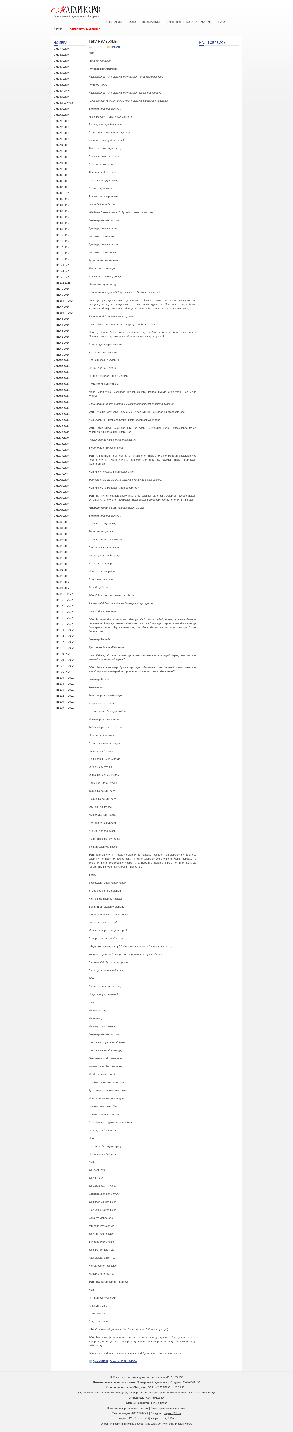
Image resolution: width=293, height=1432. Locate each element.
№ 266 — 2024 (65, 312)
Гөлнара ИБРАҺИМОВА (123, 1361)
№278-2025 (62, 240)
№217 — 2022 (64, 605)
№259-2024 (62, 354)
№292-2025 (62, 157)
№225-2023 (62, 564)
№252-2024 (62, 396)
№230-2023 (62, 534)
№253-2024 (62, 390)
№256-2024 (62, 372)
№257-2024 (62, 366)
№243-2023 (62, 450)
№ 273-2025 (63, 270)
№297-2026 (62, 127)
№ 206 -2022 (63, 671)
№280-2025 (62, 228)
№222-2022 (62, 582)
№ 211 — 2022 (65, 647)
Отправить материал (85, 29)
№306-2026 (62, 73)
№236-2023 (62, 498)
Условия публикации (144, 21)
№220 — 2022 (64, 594)
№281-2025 (62, 222)
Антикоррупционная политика (168, 1408)
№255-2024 (62, 378)
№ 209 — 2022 (65, 659)
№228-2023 (62, 552)
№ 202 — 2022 (65, 695)
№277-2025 (62, 246)
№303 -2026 (63, 91)
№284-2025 (62, 204)
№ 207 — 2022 (65, 665)
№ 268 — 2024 (65, 300)
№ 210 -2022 (63, 653)
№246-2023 (62, 432)
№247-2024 (62, 426)
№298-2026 (62, 121)
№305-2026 (62, 79)
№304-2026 (62, 85)
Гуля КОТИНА (100, 1361)
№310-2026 (62, 49)
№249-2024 (62, 414)
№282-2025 (62, 216)
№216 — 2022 (64, 617)
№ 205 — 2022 (65, 677)
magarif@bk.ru (172, 1413)
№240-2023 (62, 468)
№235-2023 (62, 504)
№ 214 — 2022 (65, 629)
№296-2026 (62, 133)
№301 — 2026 (64, 103)
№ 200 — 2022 (65, 701)
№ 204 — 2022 (65, 683)
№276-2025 (62, 252)
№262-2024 (62, 336)
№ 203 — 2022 (65, 689)
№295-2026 (62, 139)
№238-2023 (62, 486)
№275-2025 (62, 258)
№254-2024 (62, 384)
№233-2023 (62, 516)
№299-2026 (62, 115)
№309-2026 (62, 55)
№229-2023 (62, 546)
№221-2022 (62, 588)
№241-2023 (62, 462)
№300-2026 (62, 109)
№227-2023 (62, 540)
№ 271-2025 (63, 276)
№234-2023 (62, 510)
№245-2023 (62, 438)
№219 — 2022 (64, 599)
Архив (58, 29)
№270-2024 (62, 288)
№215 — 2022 (64, 623)
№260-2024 (62, 348)
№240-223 (62, 474)
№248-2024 (62, 420)
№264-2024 (62, 324)
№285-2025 (62, 199)
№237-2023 (62, 492)
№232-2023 (62, 522)
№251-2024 (62, 402)
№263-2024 (62, 330)
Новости (116, 47)
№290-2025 (62, 169)
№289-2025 (62, 175)
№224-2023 (62, 570)
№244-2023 (62, 444)
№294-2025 (62, 145)
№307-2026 (62, 67)
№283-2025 (62, 210)
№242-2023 (62, 456)
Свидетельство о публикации (189, 21)
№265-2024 (62, 318)
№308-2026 (62, 61)
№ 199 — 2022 (65, 707)
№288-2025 (62, 181)
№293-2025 (62, 151)
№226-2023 (62, 558)
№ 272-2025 (63, 282)
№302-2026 (62, 97)
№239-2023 (62, 480)
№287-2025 (62, 187)
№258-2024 (62, 360)
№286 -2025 (63, 193)
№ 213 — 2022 (65, 635)
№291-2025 (62, 163)
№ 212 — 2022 (65, 641)
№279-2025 (62, 234)
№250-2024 (62, 408)
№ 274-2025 (63, 264)
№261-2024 (62, 342)
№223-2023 (62, 576)
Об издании (113, 21)
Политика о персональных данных (127, 1408)
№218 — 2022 (64, 611)
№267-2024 (62, 306)
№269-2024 (62, 294)
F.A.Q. (222, 21)
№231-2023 (62, 528)
